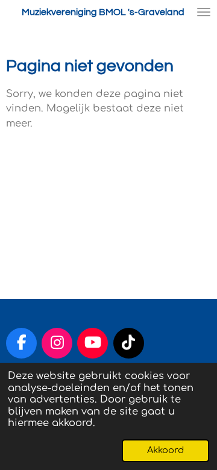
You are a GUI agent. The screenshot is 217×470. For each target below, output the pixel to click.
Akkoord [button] (165, 450)
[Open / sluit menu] (203, 12)
